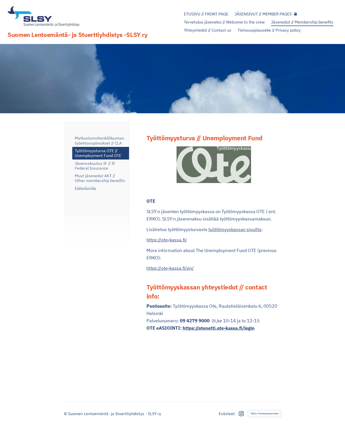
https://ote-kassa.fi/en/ (170, 268)
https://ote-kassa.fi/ (166, 240)
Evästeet (227, 414)
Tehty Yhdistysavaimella (264, 413)
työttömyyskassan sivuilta (234, 229)
